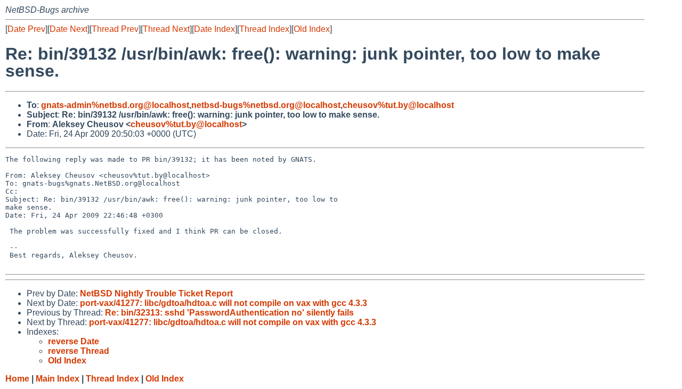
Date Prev (26, 29)
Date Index (214, 29)
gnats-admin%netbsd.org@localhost (115, 105)
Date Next (68, 29)
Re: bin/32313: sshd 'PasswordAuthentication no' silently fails (229, 312)
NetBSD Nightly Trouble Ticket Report (156, 293)
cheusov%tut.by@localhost (398, 105)
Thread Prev (115, 29)
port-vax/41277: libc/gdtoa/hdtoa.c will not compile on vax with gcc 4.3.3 (223, 303)
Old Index (312, 29)
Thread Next (166, 29)
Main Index (57, 378)
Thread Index (264, 29)
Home (17, 378)
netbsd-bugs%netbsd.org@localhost (265, 105)
